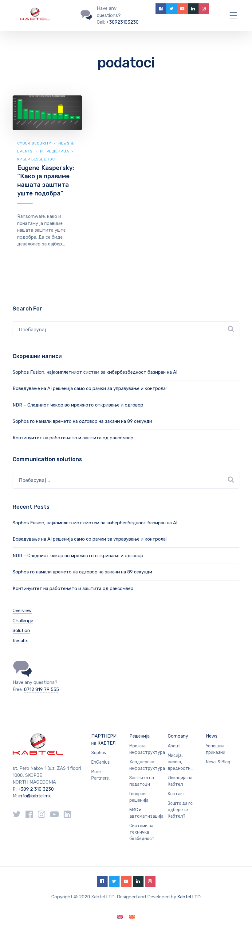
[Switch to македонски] (132, 916)
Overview (22, 610)
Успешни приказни (215, 749)
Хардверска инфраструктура (147, 765)
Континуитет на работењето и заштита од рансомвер (73, 438)
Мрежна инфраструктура (147, 749)
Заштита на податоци (141, 781)
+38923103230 (122, 22)
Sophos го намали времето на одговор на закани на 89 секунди (82, 421)
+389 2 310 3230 (35, 789)
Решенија (139, 736)
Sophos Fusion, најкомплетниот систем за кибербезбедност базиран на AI (95, 372)
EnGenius (100, 762)
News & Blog (218, 762)
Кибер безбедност (37, 159)
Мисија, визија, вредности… (180, 762)
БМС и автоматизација (146, 813)
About (174, 746)
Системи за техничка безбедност (142, 832)
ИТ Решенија (54, 151)
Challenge (23, 620)
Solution (21, 630)
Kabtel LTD (189, 897)
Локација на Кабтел (180, 781)
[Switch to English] (120, 916)
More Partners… (101, 775)
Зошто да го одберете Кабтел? (180, 810)
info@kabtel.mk (34, 796)
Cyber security (34, 143)
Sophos (98, 752)
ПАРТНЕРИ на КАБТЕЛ (103, 739)
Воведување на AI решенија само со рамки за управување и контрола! (90, 388)
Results (21, 640)
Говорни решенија (138, 797)
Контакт (176, 793)
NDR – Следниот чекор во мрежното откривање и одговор (78, 405)
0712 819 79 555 (41, 689)
